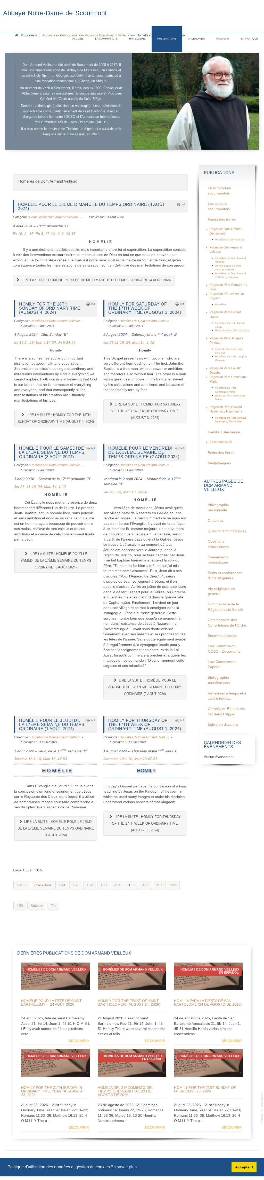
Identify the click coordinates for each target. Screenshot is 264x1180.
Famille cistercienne (224, 432)
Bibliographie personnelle (218, 507)
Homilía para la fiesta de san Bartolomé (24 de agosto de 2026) (208, 1002)
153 (104, 885)
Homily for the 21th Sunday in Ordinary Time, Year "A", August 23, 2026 (52, 1091)
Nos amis (222, 38)
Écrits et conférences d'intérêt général (225, 575)
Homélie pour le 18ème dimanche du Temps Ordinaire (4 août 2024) (91, 206)
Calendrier (196, 38)
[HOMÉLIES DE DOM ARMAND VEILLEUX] (55, 976)
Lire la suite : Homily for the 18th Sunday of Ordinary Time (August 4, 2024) (56, 418)
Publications (166, 38)
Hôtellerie (137, 38)
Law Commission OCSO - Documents (224, 648)
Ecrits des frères (221, 453)
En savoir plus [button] (124, 1167)
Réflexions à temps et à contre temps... (227, 695)
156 (145, 885)
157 (159, 885)
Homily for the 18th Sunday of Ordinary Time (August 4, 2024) (49, 308)
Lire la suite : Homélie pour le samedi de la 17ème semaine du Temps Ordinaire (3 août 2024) (55, 560)
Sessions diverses (222, 636)
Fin (53, 906)
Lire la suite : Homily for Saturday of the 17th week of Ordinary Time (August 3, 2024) (146, 411)
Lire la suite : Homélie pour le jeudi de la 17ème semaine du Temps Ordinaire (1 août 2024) (56, 828)
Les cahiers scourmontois (219, 206)
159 (20, 906)
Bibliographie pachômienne (219, 680)
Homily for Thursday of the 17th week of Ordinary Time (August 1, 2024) (144, 724)
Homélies (220, 304)
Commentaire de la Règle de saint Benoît (225, 606)
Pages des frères (222, 219)
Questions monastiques (227, 531)
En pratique (249, 38)
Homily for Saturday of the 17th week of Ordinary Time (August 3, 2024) (144, 308)
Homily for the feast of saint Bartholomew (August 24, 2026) (129, 1002)
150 (62, 885)
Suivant (37, 906)
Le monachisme (221, 441)
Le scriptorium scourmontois (219, 190)
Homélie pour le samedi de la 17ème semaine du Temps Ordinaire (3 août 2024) (52, 452)
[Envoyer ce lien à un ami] (184, 204)
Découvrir (79, 1041)
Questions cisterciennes (218, 544)
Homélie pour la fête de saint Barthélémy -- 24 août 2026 (51, 1002)
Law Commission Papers (222, 664)
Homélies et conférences (230, 239)
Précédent (42, 885)
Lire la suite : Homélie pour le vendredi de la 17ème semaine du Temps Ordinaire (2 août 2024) (145, 687)
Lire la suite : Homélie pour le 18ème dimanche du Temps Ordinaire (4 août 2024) (96, 280)
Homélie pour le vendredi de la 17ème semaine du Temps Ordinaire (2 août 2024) (143, 452)
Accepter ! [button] (244, 1167)
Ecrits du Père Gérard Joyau (232, 330)
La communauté (106, 38)
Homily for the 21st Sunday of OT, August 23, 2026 (205, 1089)
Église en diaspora (223, 724)
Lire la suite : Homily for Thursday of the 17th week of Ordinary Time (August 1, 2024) (146, 823)
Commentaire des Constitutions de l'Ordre (227, 622)
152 (90, 885)
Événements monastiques (218, 559)
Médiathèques (219, 463)
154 (117, 885)
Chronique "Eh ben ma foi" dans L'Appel (226, 711)
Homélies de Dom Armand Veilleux (53, 217)
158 (173, 885)
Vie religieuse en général (221, 591)
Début (22, 885)
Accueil (78, 38)
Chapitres (216, 520)
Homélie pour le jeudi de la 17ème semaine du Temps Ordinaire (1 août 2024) (52, 724)
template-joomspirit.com (262, 1107)
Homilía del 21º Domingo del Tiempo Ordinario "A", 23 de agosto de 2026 (125, 1091)
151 (76, 885)
